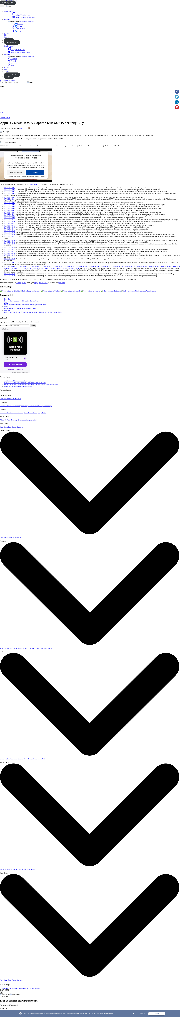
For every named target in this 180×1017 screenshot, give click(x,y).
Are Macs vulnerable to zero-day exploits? (18, 386)
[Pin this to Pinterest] (177, 107)
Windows (18, 399)
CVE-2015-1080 (141, 266)
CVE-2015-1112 (9, 249)
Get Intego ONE (7, 3)
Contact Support (17, 427)
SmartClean (21, 28)
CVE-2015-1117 (9, 219)
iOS (40, 283)
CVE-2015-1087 (9, 191)
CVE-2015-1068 (9, 266)
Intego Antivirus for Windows (25, 17)
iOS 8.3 (45, 283)
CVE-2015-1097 (9, 214)
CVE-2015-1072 (57, 266)
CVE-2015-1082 (165, 266)
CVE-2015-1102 (9, 225)
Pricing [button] (6, 33)
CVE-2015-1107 (9, 236)
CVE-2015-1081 (153, 266)
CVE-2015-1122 (49, 268)
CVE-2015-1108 (9, 240)
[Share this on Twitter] (177, 97)
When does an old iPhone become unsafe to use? (20, 308)
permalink (61, 283)
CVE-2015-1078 (117, 266)
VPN (19, 31)
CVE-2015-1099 (9, 218)
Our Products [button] (8, 11)
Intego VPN (42, 413)
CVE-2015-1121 (37, 268)
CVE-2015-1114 (9, 253)
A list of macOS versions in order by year (17, 381)
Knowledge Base (5, 427)
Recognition (22, 420)
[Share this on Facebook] (177, 92)
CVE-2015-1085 (9, 188)
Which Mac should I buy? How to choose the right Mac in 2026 (25, 305)
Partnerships (48, 406)
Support (6, 71)
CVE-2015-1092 (9, 205)
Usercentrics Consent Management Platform (30, 176)
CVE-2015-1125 (9, 274)
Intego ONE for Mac (22, 15)
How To (7, 299)
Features (7, 54)
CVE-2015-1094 (9, 208)
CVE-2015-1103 (9, 227)
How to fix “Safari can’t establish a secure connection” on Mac (25, 383)
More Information (16, 172)
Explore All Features (27, 21)
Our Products (8, 46)
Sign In (9, 76)
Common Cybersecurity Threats (23, 406)
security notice (33, 184)
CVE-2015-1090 (9, 197)
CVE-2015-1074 (81, 266)
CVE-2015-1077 (105, 266)
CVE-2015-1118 (9, 234)
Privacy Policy (5, 988)
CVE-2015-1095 (9, 210)
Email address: (5, 325)
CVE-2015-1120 (25, 268)
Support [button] (6, 37)
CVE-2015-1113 (9, 251)
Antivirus (20, 24)
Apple (36, 283)
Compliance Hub (31, 420)
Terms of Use (14, 988)
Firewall (19, 26)
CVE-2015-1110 (9, 244)
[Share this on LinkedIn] (177, 102)
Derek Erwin (23, 128)
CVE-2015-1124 (73, 268)
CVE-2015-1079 (129, 266)
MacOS (12, 399)
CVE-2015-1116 (9, 259)
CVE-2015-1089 (9, 193)
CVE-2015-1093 (9, 206)
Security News (5, 118)
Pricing (6, 67)
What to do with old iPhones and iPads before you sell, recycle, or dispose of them (31, 384)
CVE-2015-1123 (61, 268)
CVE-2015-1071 (45, 266)
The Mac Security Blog (7, 80)
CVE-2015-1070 (33, 266)
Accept (35, 172)
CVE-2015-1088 (9, 203)
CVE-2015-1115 (9, 255)
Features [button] (7, 19)
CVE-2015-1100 (9, 221)
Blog (5, 69)
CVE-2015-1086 (9, 190)
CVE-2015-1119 (13, 268)
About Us (3, 420)
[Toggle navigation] (2, 5)
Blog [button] (5, 35)
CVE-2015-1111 (9, 248)
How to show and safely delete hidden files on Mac (21, 301)
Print (1, 112)
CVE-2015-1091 (9, 199)
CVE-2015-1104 (9, 229)
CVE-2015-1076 (93, 266)
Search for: (3, 82)
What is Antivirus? (6, 406)
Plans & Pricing (12, 420)
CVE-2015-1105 (9, 231)
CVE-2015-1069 (21, 266)
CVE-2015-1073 (69, 266)
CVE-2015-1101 (9, 223)
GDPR (32, 988)
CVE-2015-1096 (9, 212)
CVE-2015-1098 (9, 216)
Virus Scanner (18, 413)
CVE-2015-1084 (9, 262)
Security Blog (39, 406)
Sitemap (37, 988)
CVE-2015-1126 (9, 276)
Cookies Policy (24, 988)
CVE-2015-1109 (9, 242)
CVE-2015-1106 (9, 233)
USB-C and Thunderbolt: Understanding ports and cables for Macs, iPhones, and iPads (32, 312)
